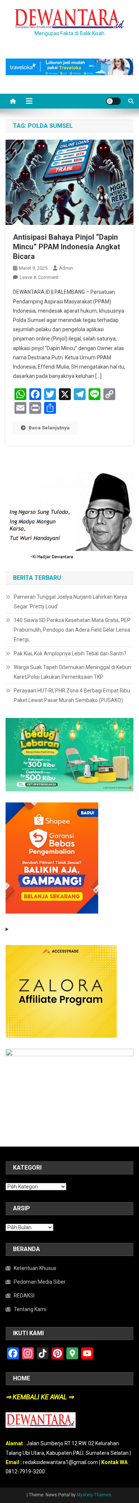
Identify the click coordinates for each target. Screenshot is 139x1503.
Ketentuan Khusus (35, 1268)
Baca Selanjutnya (49, 427)
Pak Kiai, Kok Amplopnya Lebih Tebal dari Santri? (70, 653)
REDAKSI (24, 1296)
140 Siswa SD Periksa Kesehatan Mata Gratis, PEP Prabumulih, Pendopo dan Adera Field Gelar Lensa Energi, (72, 629)
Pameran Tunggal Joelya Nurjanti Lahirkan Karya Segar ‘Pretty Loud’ (70, 601)
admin (66, 268)
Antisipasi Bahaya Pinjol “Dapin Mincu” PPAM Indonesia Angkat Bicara (66, 247)
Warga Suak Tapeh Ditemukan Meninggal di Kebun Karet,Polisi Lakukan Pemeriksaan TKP (72, 672)
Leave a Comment (39, 277)
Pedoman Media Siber (40, 1282)
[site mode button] (113, 101)
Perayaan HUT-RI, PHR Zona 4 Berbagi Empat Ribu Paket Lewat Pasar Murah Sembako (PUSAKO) (72, 695)
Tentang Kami (30, 1309)
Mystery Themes (94, 1494)
